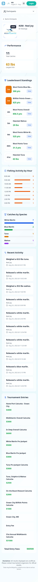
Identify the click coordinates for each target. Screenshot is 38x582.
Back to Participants (11, 19)
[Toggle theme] (24, 3)
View (29, 91)
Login (31, 3)
